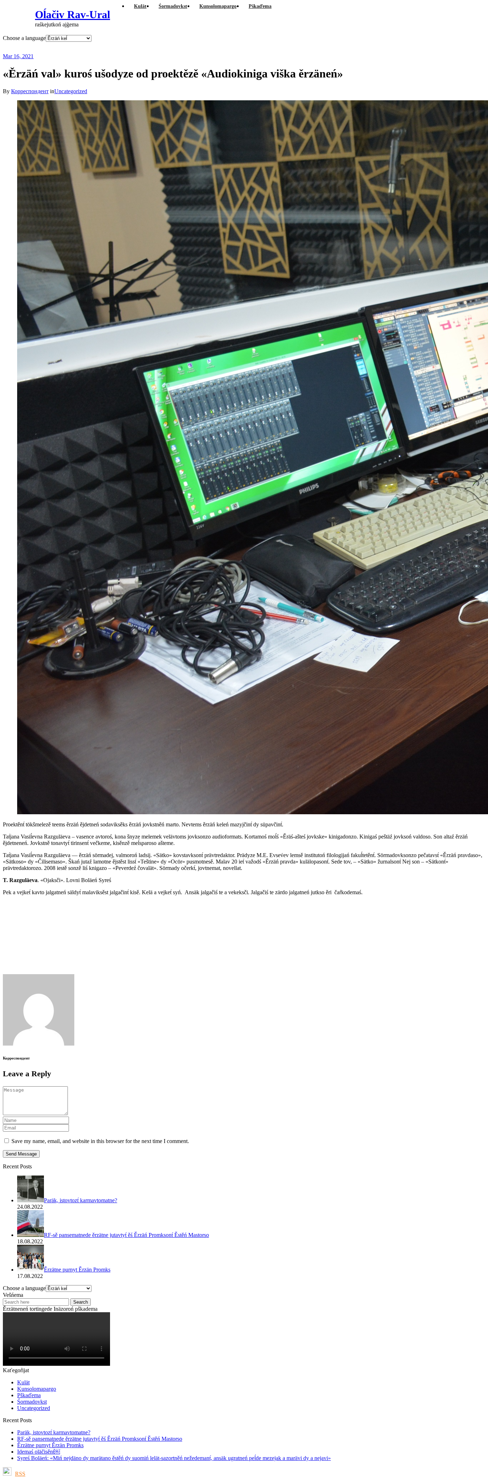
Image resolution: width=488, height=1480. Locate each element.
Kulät (23, 1382)
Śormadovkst (32, 1402)
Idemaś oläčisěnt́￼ (38, 1452)
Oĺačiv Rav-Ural (72, 14)
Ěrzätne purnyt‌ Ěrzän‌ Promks (50, 1445)
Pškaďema (29, 1395)
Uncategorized (70, 91)
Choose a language (24, 38)
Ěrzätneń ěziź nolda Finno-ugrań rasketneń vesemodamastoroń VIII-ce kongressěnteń (172, 47)
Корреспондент (30, 91)
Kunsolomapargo (36, 1389)
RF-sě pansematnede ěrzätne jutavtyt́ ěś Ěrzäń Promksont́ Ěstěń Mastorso (99, 1439)
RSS (20, 1474)
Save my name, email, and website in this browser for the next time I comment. (100, 1141)
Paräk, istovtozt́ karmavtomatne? (53, 1432)
